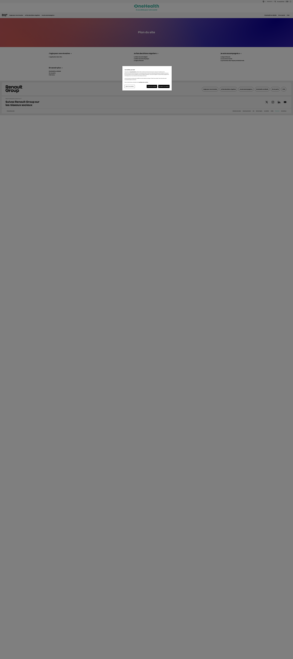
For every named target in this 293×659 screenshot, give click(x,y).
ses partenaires (133, 71)
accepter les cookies (164, 86)
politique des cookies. (143, 82)
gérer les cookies (130, 86)
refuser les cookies (151, 86)
